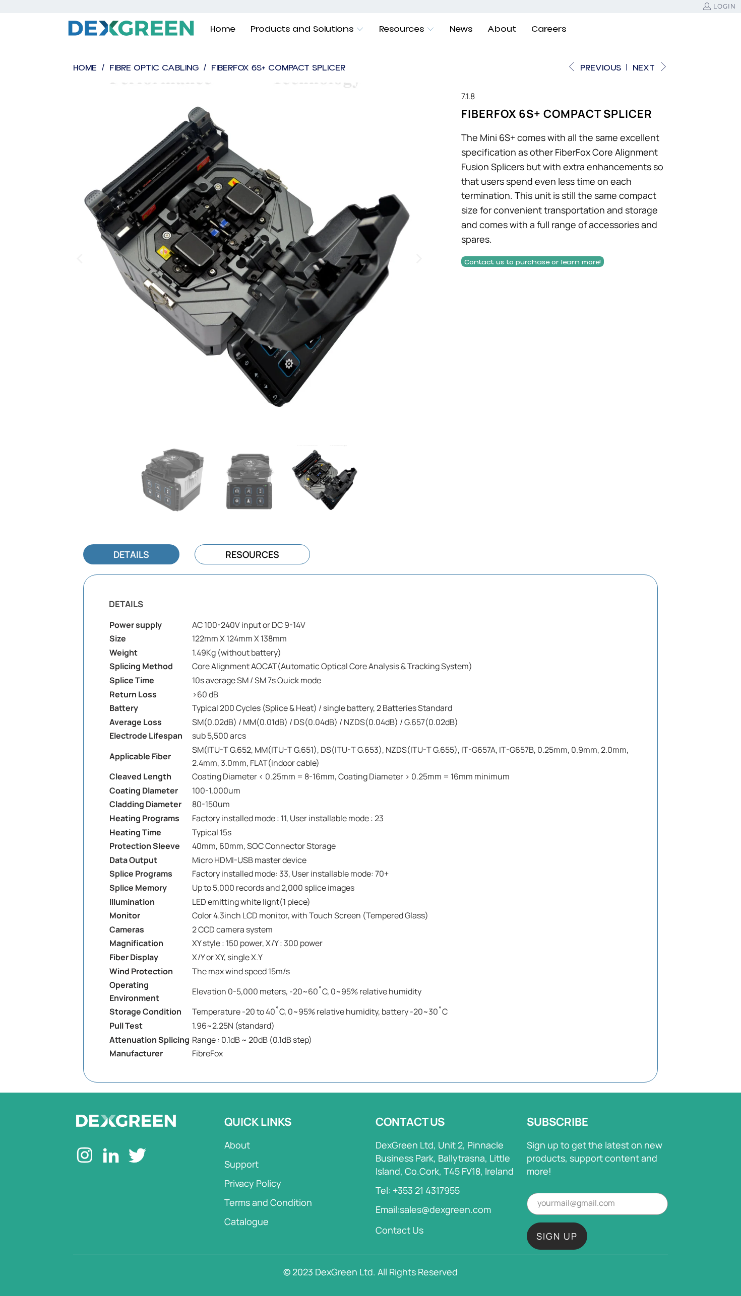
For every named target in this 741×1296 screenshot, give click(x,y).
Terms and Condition (268, 1202)
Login (724, 6)
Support (241, 1164)
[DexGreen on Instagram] (85, 1156)
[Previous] (81, 259)
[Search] (660, 29)
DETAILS (131, 554)
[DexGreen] (131, 29)
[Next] (418, 259)
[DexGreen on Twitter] (138, 1156)
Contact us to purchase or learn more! (532, 262)
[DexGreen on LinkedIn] (111, 1156)
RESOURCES (252, 554)
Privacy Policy (252, 1183)
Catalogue (246, 1221)
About (237, 1145)
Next (645, 67)
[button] (307, 29)
